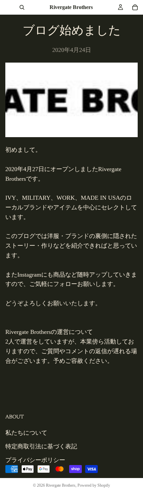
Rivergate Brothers (60, 485)
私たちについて (26, 432)
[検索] (22, 7)
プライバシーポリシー (35, 459)
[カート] (135, 7)
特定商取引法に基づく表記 (41, 446)
